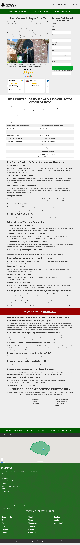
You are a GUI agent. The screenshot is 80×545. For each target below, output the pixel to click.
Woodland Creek (59, 403)
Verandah (34, 401)
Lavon (4, 532)
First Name (55, 29)
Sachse (57, 517)
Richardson (33, 523)
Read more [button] (38, 91)
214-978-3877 (13, 385)
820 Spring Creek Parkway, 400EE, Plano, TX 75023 (15, 508)
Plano (30, 520)
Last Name (54, 37)
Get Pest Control (62, 68)
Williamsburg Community (61, 401)
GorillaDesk (62, 541)
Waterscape (35, 399)
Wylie (56, 520)
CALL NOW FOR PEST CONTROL (66, 5)
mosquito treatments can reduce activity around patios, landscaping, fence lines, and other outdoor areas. (41, 198)
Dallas (4, 520)
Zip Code (54, 61)
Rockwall (32, 526)
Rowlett (31, 529)
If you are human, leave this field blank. (62, 70)
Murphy (31, 517)
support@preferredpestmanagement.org (13, 480)
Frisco (4, 526)
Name (54, 23)
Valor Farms (35, 403)
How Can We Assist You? (59, 55)
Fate (4, 523)
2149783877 (49, 311)
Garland (5, 529)
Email (53, 50)
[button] (48, 86)
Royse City (32, 532)
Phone (54, 44)
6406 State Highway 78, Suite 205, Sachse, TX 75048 (16, 505)
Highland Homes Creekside (62, 399)
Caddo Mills (7, 517)
